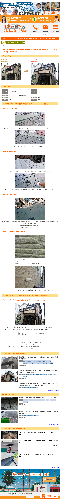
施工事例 (8, 35)
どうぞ (32, 348)
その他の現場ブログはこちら (52, 467)
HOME (2, 35)
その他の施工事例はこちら (53, 390)
